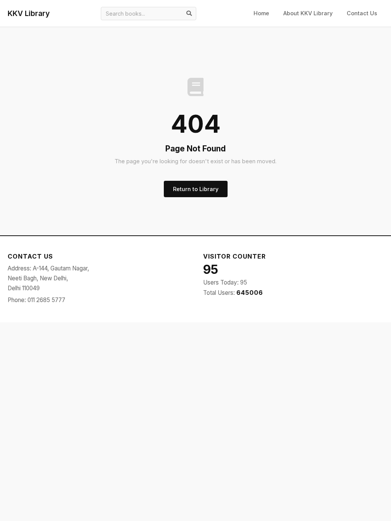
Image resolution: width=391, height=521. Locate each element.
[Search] (189, 13)
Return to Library (195, 189)
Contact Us (362, 13)
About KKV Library (308, 13)
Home (261, 13)
